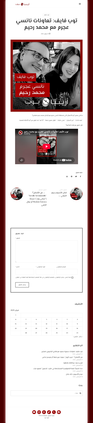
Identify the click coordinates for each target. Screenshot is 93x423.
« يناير (81, 337)
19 (46, 328)
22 (15, 328)
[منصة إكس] (76, 177)
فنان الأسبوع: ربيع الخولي (64, 194)
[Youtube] (34, 412)
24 (67, 333)
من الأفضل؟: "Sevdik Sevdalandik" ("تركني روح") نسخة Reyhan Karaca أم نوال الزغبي (29, 198)
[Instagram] (39, 412)
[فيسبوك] (80, 177)
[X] (53, 412)
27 (36, 333)
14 (26, 324)
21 (26, 328)
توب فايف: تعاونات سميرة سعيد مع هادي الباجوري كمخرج (62, 351)
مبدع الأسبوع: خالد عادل (74, 374)
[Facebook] (58, 412)
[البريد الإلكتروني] (67, 177)
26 (46, 333)
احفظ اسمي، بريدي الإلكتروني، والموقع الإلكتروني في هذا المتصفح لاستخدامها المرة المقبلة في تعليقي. (43, 277)
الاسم (17, 267)
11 (56, 324)
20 (36, 328)
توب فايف (46, 15)
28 (26, 333)
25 (57, 333)
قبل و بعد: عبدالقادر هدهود (73, 363)
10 (67, 324)
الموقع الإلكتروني (61, 267)
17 (67, 328)
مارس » (75, 337)
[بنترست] (72, 177)
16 (77, 328)
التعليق (17, 238)
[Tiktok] (48, 412)
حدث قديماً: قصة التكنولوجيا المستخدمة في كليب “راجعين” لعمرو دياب (58, 368)
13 (36, 324)
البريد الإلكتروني (40, 267)
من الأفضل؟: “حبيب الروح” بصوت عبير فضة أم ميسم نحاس (62, 357)
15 (15, 324)
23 (77, 333)
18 (57, 328)
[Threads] (44, 412)
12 (46, 324)
